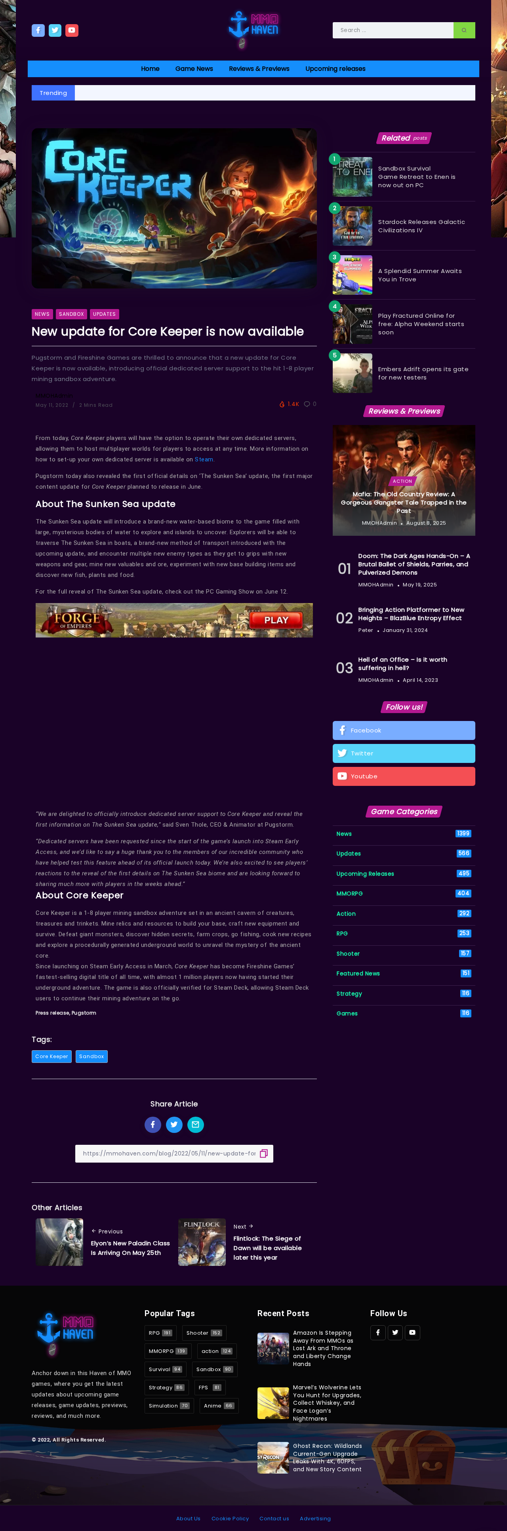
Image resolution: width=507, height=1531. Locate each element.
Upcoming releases (335, 68)
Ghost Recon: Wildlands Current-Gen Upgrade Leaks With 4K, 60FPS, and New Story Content (327, 1457)
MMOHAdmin (54, 396)
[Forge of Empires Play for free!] (174, 619)
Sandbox (91, 1056)
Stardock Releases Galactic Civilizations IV (421, 226)
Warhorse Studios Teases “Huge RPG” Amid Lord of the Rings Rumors (191, 93)
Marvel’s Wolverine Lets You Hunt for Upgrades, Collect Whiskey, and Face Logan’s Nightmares (327, 1402)
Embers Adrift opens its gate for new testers (423, 373)
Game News (194, 68)
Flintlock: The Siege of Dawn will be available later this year (268, 1248)
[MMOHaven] (253, 30)
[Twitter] (55, 30)
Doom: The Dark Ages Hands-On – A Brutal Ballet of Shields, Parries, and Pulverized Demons (414, 564)
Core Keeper (51, 1056)
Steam (204, 459)
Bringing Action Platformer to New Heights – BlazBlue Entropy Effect (411, 613)
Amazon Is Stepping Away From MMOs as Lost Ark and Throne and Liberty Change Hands (323, 1348)
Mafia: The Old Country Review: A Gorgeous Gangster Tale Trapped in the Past (404, 502)
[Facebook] (38, 30)
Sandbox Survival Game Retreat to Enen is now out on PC (417, 176)
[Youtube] (71, 30)
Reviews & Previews (259, 68)
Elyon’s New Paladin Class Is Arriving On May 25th (130, 1248)
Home (150, 68)
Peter (366, 630)
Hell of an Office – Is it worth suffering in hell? (403, 663)
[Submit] (464, 30)
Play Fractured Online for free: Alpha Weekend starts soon (421, 323)
